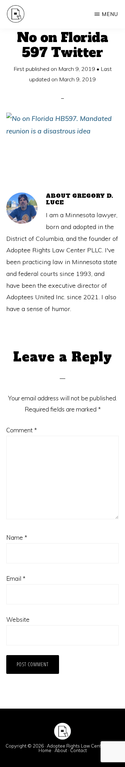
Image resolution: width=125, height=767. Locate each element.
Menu (110, 14)
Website (18, 619)
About (61, 750)
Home (45, 750)
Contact (78, 750)
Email (15, 578)
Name (16, 537)
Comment (21, 430)
